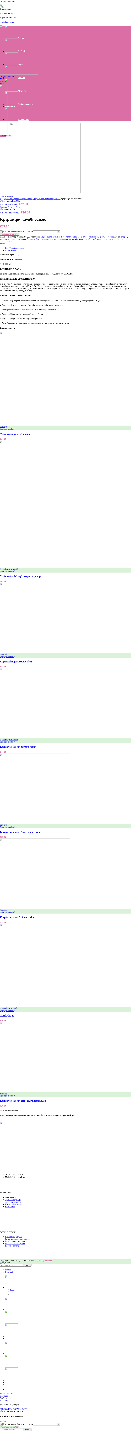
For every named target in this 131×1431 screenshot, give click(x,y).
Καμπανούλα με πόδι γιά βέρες (16, 661)
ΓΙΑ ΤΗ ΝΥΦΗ (17, 1292)
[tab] (68, 248)
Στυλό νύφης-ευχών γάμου (16, 1241)
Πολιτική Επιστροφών (14, 1204)
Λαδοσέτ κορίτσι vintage (10, 213)
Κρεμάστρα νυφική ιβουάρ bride (17, 917)
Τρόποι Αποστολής (13, 1202)
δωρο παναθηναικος (35, 239)
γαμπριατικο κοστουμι (9, 239)
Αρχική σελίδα (6, 199)
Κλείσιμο (4, 1396)
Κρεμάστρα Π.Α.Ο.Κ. (9, 204)
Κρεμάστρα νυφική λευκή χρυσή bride (20, 832)
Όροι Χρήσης (10, 1197)
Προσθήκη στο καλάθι (9, 234)
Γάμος (23, 199)
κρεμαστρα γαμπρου (52, 239)
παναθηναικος (109, 239)
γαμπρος (22, 239)
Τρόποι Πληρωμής (12, 1200)
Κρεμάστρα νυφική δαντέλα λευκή (18, 746)
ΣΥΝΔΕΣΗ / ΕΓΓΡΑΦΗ (15, 1389)
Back (12, 1289)
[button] (9, 569)
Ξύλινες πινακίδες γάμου (15, 1243)
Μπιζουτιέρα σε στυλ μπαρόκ (15, 434)
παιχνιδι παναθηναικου (93, 239)
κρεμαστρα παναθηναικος (72, 239)
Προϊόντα (17, 199)
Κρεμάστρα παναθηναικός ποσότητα (18, 232)
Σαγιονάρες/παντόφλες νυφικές (17, 1239)
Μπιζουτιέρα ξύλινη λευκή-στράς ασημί (20, 576)
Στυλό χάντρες (7, 1015)
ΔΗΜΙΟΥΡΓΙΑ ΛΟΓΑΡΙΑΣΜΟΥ (14, 1409)
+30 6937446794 (7, 13)
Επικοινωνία (10, 1206)
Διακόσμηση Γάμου (34, 199)
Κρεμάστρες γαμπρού (87, 237)
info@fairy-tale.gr (7, 22)
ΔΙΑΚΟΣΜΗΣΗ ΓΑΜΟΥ (21, 1296)
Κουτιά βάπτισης (12, 1246)
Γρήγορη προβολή (7, 429)
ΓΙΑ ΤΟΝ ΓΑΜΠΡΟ (19, 1294)
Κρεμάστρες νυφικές (52, 199)
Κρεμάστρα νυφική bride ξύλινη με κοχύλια (23, 1100)
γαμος (124, 237)
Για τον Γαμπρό (53, 237)
